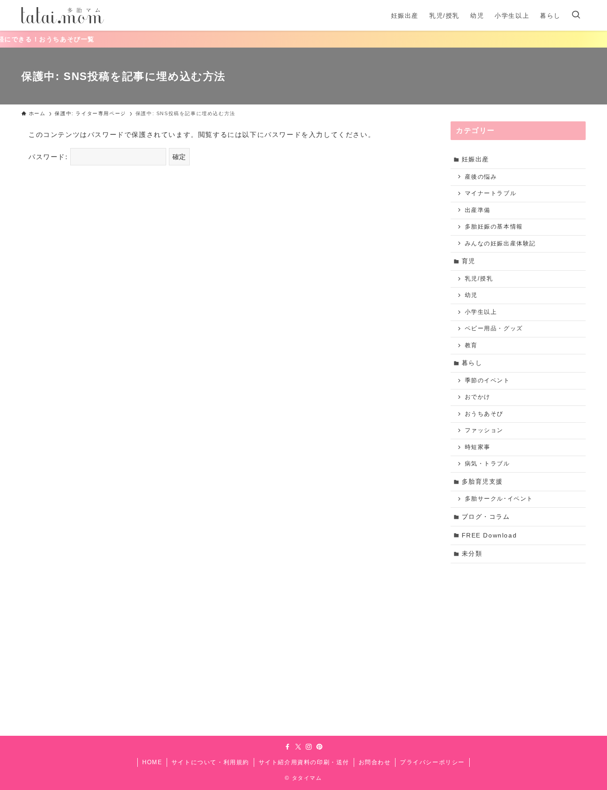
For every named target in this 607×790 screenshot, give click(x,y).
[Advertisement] (518, 634)
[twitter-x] (298, 747)
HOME (152, 762)
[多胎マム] (62, 15)
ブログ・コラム (486, 516)
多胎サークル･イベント (499, 499)
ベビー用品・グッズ (494, 328)
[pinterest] (319, 747)
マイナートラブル (491, 193)
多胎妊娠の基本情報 (494, 227)
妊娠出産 (475, 159)
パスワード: (49, 156)
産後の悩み (481, 177)
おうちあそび (484, 414)
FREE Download (489, 535)
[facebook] (288, 747)
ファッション (484, 430)
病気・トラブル (487, 464)
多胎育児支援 (482, 481)
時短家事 (478, 447)
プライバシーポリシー (432, 762)
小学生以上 (481, 312)
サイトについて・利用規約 (210, 762)
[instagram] (309, 747)
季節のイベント (487, 380)
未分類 (472, 553)
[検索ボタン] (576, 15)
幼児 (471, 295)
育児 (468, 261)
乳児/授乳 (479, 279)
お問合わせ (375, 762)
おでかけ (478, 397)
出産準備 (478, 210)
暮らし (472, 362)
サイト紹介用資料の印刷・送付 (304, 762)
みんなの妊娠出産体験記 (500, 244)
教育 (471, 345)
